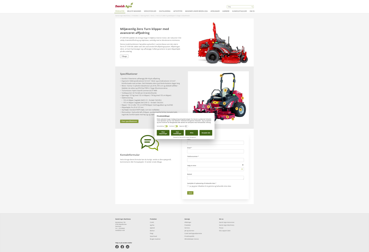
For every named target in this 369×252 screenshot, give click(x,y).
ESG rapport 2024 (224, 231)
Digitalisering (164, 11)
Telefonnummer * (193, 156)
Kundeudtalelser (239, 11)
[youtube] (127, 246)
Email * (189, 148)
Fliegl (151, 233)
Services (187, 228)
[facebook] (117, 246)
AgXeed (152, 228)
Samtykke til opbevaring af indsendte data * (201, 183)
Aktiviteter (177, 11)
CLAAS (152, 222)
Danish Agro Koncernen (226, 222)
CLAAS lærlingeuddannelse (193, 233)
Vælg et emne (191, 165)
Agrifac (152, 225)
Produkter (119, 11)
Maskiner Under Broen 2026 (196, 11)
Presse (221, 228)
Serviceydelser (150, 11)
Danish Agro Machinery (226, 225)
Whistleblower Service (191, 239)
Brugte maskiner (134, 11)
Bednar (152, 231)
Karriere (225, 11)
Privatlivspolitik (189, 236)
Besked (189, 174)
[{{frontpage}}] (124, 5)
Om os (252, 11)
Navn (189, 139)
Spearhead (153, 236)
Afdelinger (215, 11)
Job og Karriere (189, 231)
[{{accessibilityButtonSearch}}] (252, 6)
